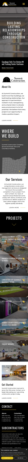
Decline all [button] (20, 458)
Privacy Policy (16, 455)
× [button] (26, 449)
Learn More (7, 120)
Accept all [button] (7, 458)
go (14, 42)
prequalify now (7, 447)
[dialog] (14, 455)
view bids (18, 447)
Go (13, 224)
